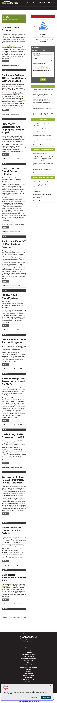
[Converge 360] (28, 637)
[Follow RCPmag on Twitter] (42, 3)
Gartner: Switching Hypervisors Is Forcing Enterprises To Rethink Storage (42, 95)
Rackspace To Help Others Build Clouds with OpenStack (14, 78)
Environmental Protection (28, 658)
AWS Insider (28, 652)
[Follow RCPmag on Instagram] (46, 3)
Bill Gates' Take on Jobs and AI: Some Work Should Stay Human (43, 90)
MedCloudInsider (28, 665)
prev (34, 25)
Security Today (28, 673)
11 (8, 617)
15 (16, 617)
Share (6, 70)
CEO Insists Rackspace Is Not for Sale (14, 578)
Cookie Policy (11, 693)
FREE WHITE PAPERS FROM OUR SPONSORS (43, 177)
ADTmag (28, 650)
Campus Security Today (28, 654)
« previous (5, 617)
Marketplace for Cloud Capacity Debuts (11, 531)
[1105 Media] (28, 642)
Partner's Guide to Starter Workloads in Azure (42, 136)
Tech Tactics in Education (29, 680)
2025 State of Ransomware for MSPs (41, 181)
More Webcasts (37, 173)
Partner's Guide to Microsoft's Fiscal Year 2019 (42, 141)
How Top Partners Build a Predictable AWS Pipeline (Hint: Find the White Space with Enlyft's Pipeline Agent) (43, 158)
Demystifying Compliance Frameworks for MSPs (42, 185)
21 (13, 620)
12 (10, 617)
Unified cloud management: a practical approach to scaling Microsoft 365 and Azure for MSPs (42, 196)
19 (24, 617)
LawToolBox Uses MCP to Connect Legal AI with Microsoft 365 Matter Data (43, 114)
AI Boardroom (28, 648)
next (52, 25)
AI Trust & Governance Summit (40, 153)
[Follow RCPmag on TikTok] (44, 3)
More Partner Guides (38, 144)
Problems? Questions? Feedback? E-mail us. (28, 701)
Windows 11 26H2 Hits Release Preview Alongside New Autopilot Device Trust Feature (42, 109)
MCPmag (28, 663)
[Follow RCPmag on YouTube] (49, 3)
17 (20, 617)
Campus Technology (28, 656)
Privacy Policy (43, 63)
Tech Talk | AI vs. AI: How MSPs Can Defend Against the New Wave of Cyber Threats (43, 169)
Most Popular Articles (43, 86)
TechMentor (28, 677)
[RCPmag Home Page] (10, 3)
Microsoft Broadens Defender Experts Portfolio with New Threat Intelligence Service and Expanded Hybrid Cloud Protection (42, 101)
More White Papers (38, 201)
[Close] (50, 685)
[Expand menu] (54, 3)
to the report (11, 46)
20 (11, 620)
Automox (43, 34)
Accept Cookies (46, 697)
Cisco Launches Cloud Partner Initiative (11, 171)
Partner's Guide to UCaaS (39, 132)
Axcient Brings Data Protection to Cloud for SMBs (13, 382)
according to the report (16, 510)
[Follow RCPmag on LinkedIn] (40, 3)
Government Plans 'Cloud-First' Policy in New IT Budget (13, 480)
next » (16, 620)
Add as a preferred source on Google (33, 3)
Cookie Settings (33, 697)
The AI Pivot (28, 682)
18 (22, 617)
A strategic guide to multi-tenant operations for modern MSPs (43, 190)
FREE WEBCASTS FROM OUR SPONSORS (43, 149)
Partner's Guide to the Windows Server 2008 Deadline (42, 124)
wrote (23, 100)
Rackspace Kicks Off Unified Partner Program (14, 244)
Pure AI (28, 669)
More (4, 61)
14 (14, 617)
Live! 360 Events (28, 660)
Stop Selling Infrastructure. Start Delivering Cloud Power (43, 164)
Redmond (28, 671)
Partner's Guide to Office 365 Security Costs (43, 128)
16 (18, 617)
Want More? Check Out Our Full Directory (43, 40)
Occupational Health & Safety (28, 667)
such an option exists (16, 495)
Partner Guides (43, 119)
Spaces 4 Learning (28, 675)
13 (12, 617)
